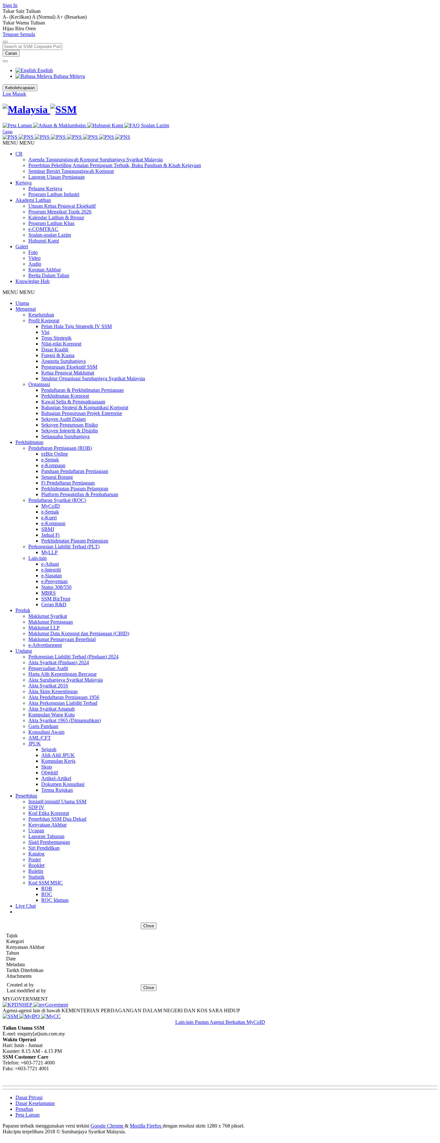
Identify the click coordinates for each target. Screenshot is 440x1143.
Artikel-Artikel (56, 778)
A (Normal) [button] (44, 17)
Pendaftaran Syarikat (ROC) (57, 500)
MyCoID (50, 506)
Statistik (36, 877)
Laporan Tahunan (46, 836)
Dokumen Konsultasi (62, 784)
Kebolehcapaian (20, 87)
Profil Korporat (43, 320)
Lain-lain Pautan (192, 1022)
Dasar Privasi (29, 1097)
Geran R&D (53, 604)
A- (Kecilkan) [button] (17, 17)
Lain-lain (37, 558)
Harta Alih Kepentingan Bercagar (62, 674)
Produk (22, 610)
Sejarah (48, 749)
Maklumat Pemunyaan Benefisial (62, 639)
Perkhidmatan (29, 442)
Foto (33, 252)
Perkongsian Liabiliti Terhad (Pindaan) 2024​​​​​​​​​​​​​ (73, 656)
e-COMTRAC (43, 229)
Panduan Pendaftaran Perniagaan (74, 471)
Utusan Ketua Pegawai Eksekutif (62, 206)
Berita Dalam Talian (48, 275)
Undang (23, 651)
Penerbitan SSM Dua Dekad (57, 819)
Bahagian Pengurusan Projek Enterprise (81, 413)
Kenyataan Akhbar (47, 824)
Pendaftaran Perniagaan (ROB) (60, 448)
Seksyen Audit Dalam (63, 419)
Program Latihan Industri (53, 194)
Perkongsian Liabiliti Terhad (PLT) (64, 546)
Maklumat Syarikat (47, 616)
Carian (11, 53)
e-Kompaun (53, 465)
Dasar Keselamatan (35, 1103)
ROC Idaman (55, 900)
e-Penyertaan (54, 581)
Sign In (10, 5)
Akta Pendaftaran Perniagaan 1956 (63, 697)
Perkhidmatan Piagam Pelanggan (74, 488)
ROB (46, 888)
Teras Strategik (56, 338)
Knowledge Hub (32, 281)
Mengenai (25, 309)
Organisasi (39, 384)
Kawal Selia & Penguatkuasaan (73, 401)
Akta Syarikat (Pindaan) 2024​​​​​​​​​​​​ (58, 662)
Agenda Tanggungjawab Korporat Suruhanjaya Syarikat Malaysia (95, 159)
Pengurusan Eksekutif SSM (69, 367)
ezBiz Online (54, 454)
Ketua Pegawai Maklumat (67, 372)
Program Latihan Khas (51, 223)
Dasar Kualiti (54, 349)
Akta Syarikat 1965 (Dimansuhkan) (64, 720)
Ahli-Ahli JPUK (58, 755)
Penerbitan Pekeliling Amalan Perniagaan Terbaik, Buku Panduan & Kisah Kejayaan (114, 165)
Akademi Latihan (33, 200)
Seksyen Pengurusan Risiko (69, 425)
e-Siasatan (51, 575)
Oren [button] (30, 28)
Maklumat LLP (44, 627)
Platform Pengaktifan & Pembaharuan (79, 494)
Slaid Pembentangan (49, 842)
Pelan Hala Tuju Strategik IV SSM (76, 326)
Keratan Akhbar (44, 269)
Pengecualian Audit (48, 668)
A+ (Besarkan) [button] (71, 17)
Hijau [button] (9, 28)
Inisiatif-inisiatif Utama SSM (57, 801)
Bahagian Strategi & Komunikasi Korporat (84, 407)
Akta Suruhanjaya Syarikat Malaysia (65, 680)
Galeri (21, 246)
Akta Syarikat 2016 (48, 685)
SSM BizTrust (55, 598)
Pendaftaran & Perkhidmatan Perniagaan (82, 390)
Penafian (24, 1109)
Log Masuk (14, 94)
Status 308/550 (56, 587)
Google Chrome (108, 1126)
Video (34, 258)
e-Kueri (49, 517)
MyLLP (49, 552)
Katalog (36, 853)
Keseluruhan (41, 314)
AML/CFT (39, 738)
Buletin (35, 871)
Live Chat (25, 906)
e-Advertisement (45, 645)
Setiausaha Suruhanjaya (65, 436)
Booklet (36, 865)
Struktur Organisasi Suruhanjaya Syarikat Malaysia (93, 378)
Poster (34, 859)
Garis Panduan (43, 726)
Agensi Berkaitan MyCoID (237, 1022)
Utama (22, 303)
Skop (46, 767)
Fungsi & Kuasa (57, 355)
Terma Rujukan (57, 790)
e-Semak (50, 459)
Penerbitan (26, 795)
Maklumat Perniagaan (50, 622)
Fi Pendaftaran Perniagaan (68, 483)
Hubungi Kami (43, 240)
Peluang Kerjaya (45, 188)
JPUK (34, 743)
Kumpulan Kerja (58, 761)
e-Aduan (50, 564)
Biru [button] (20, 28)
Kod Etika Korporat (48, 813)
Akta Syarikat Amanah (51, 709)
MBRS (48, 593)
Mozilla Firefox (146, 1126)
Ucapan (36, 830)
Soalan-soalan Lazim (49, 235)
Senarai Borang (57, 477)
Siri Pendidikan (44, 848)
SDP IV (36, 807)
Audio (34, 264)
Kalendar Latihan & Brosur (56, 217)
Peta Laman (27, 1115)
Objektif (49, 772)
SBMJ (47, 529)
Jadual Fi (50, 535)
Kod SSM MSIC (45, 882)
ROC (46, 894)
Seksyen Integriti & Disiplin (69, 430)
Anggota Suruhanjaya (63, 361)
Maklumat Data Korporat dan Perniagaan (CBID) (78, 633)
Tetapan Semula (19, 34)
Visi (45, 332)
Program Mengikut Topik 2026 (59, 211)
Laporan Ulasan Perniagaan (56, 177)
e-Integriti (51, 569)
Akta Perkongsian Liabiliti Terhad (62, 703)
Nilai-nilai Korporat (61, 343)
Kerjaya (23, 182)
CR (19, 153)
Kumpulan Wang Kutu (51, 714)
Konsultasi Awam (46, 732)
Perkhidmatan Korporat (65, 396)
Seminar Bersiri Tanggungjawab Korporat (71, 171)
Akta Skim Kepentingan (53, 691)
